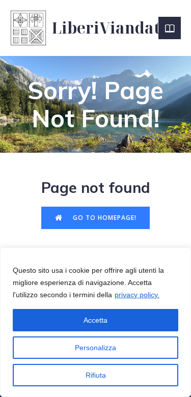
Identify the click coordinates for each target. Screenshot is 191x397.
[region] (95, 322)
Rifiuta (96, 375)
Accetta (95, 320)
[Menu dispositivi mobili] (169, 28)
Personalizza (95, 348)
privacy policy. (137, 295)
